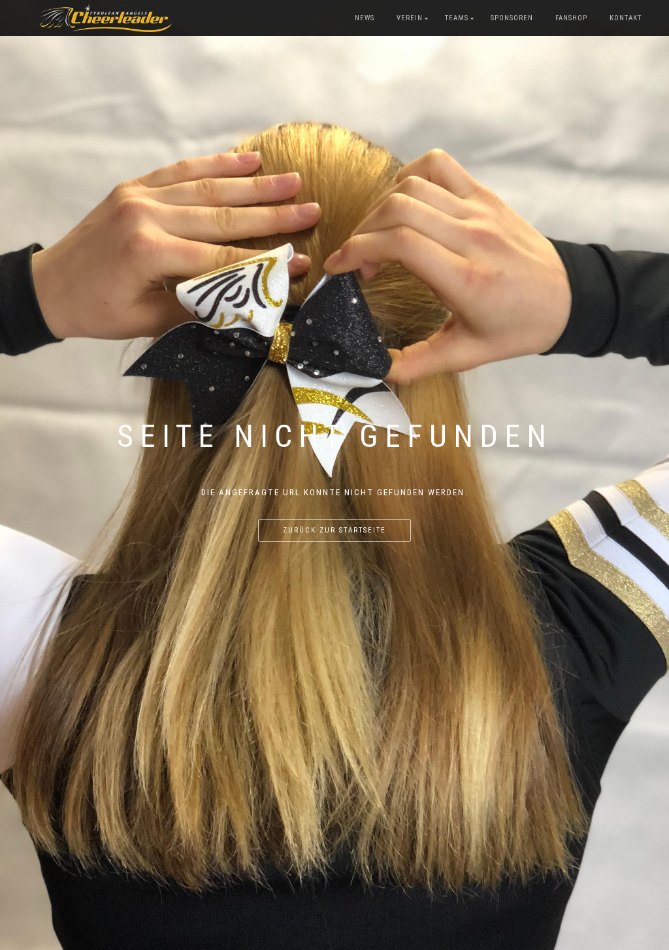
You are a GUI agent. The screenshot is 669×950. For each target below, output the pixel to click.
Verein (410, 18)
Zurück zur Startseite (334, 530)
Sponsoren (512, 18)
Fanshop (571, 18)
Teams (456, 18)
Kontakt (626, 18)
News (364, 18)
